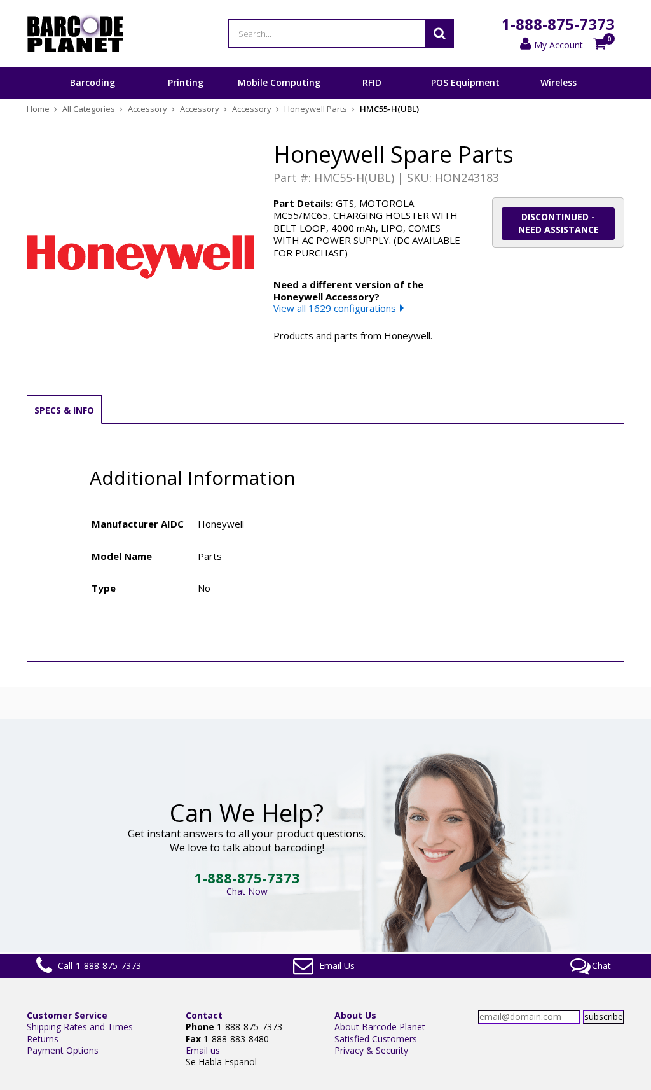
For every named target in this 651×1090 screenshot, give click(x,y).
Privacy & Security (371, 1050)
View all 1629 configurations (334, 308)
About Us (355, 1015)
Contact (204, 1015)
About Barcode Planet (379, 1027)
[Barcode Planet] (75, 33)
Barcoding (92, 82)
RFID (371, 82)
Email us (203, 1050)
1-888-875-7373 (558, 23)
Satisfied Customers (375, 1039)
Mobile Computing (279, 82)
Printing (185, 82)
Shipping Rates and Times (80, 1027)
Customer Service (67, 1015)
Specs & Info (64, 410)
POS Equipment (465, 82)
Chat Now (247, 891)
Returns (42, 1039)
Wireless (558, 82)
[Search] (439, 33)
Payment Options (63, 1050)
